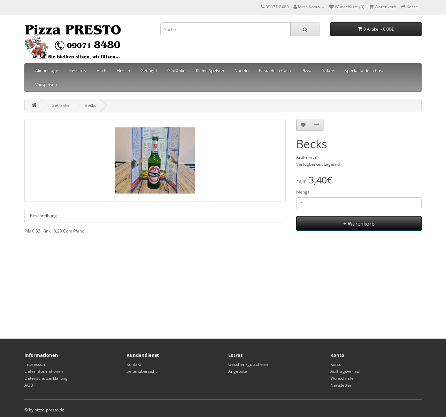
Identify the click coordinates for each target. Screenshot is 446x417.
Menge (303, 192)
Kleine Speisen (210, 70)
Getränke (176, 70)
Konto (335, 364)
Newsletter (341, 385)
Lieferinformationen (43, 371)
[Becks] (155, 160)
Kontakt (133, 364)
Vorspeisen (46, 84)
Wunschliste (342, 378)
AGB (28, 385)
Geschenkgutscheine (248, 364)
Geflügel (148, 70)
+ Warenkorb (359, 223)
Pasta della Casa (275, 70)
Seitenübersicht (141, 371)
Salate (328, 70)
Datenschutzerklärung (46, 378)
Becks (90, 105)
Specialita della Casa (365, 70)
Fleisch (123, 70)
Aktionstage (46, 70)
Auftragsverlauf (345, 371)
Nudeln (241, 70)
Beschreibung (43, 216)
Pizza (306, 70)
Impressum (35, 364)
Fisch (101, 70)
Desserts (77, 70)
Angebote (237, 371)
